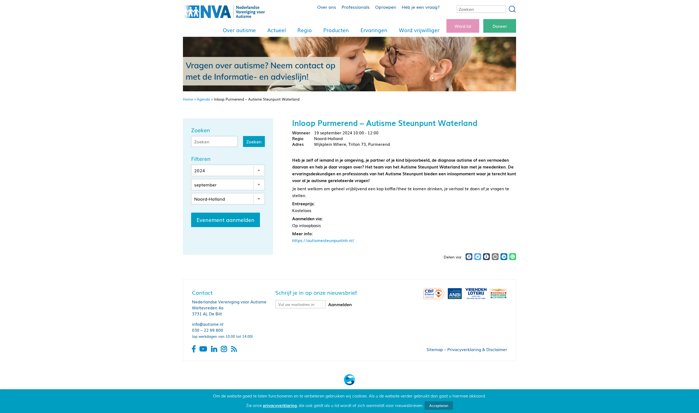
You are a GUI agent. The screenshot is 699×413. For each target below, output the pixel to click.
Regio (304, 30)
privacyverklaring (280, 405)
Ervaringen (373, 30)
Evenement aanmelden (225, 220)
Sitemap (434, 349)
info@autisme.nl (207, 324)
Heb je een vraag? (421, 7)
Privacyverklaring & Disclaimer (477, 349)
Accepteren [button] (438, 405)
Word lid (463, 26)
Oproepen (385, 7)
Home (188, 99)
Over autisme (239, 30)
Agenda (203, 99)
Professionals (356, 7)
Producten (336, 30)
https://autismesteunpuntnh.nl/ (323, 240)
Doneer (500, 26)
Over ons (326, 7)
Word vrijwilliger (419, 30)
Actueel (276, 30)
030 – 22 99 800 (207, 330)
